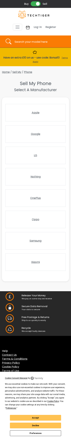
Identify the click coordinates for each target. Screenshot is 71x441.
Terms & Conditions (14, 359)
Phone (28, 72)
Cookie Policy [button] (53, 401)
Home (6, 72)
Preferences (36, 433)
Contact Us (9, 355)
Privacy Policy (11, 363)
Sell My (16, 72)
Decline (35, 425)
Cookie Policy (10, 367)
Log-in (38, 27)
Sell (45, 4)
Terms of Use (10, 371)
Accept (35, 418)
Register (50, 27)
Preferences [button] (11, 408)
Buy (26, 4)
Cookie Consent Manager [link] (16, 378)
